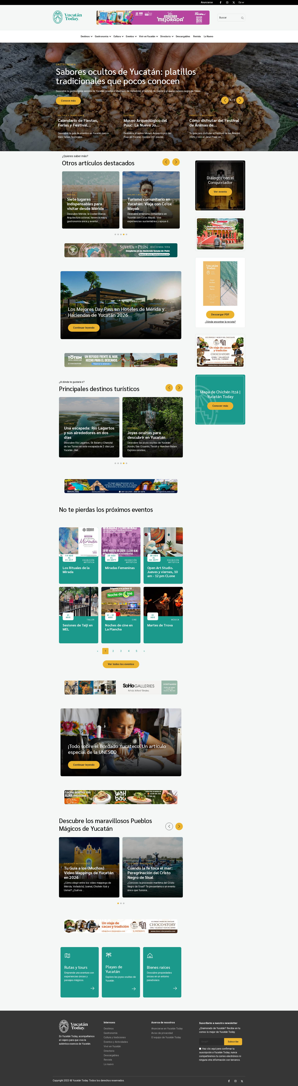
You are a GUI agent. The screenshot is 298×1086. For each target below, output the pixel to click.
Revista (197, 36)
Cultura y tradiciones (115, 1037)
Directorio (165, 36)
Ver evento (220, 191)
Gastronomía (110, 1033)
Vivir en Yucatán (147, 36)
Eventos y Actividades (116, 1041)
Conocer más (220, 405)
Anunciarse (207, 2)
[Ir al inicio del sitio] (67, 22)
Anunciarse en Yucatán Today (167, 1028)
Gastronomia (101, 36)
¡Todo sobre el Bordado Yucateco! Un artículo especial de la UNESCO (117, 749)
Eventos (130, 36)
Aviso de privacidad (162, 1033)
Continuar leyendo (84, 327)
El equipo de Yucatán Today (166, 1037)
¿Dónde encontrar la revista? (220, 321)
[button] (240, 100)
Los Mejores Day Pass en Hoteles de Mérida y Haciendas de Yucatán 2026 (116, 312)
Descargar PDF (220, 314)
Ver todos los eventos (121, 664)
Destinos (85, 36)
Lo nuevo (109, 1064)
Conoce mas (68, 97)
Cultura (117, 36)
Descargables (183, 36)
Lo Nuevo (208, 36)
